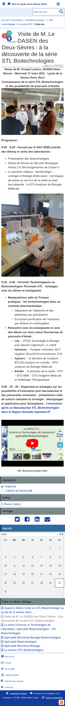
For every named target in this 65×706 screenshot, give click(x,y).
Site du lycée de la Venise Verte (27, 4)
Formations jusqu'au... (35, 20)
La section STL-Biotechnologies (24, 650)
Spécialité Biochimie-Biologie (22, 645)
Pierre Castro (12, 504)
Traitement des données (12, 681)
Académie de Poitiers (18, 693)
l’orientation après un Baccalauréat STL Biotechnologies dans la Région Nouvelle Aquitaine (31, 408)
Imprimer (10, 486)
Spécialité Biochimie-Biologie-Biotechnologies (32, 637)
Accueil (5, 20)
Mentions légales (10, 675)
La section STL (25, 24)
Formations (17, 20)
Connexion (7, 687)
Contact (6, 663)
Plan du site (7, 657)
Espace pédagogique (54, 698)
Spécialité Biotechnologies (20, 641)
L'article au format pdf (18, 490)
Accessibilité (8, 669)
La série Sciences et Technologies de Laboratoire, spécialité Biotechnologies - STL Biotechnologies (28, 629)
